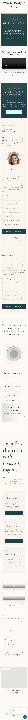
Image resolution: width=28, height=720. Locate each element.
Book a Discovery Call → (14, 231)
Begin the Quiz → (14, 112)
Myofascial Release (9, 204)
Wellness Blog (9, 647)
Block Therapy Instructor (11, 224)
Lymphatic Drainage (9, 287)
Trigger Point (14, 279)
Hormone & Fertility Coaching (13, 220)
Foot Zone (7, 216)
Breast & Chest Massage (11, 295)
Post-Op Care (16, 299)
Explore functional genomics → (13, 422)
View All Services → (14, 571)
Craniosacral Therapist (11, 200)
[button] (14, 11)
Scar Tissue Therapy (9, 291)
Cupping (6, 299)
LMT (5, 196)
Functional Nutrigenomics (12, 208)
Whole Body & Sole (14, 5)
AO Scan (6, 212)
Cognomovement (18, 212)
